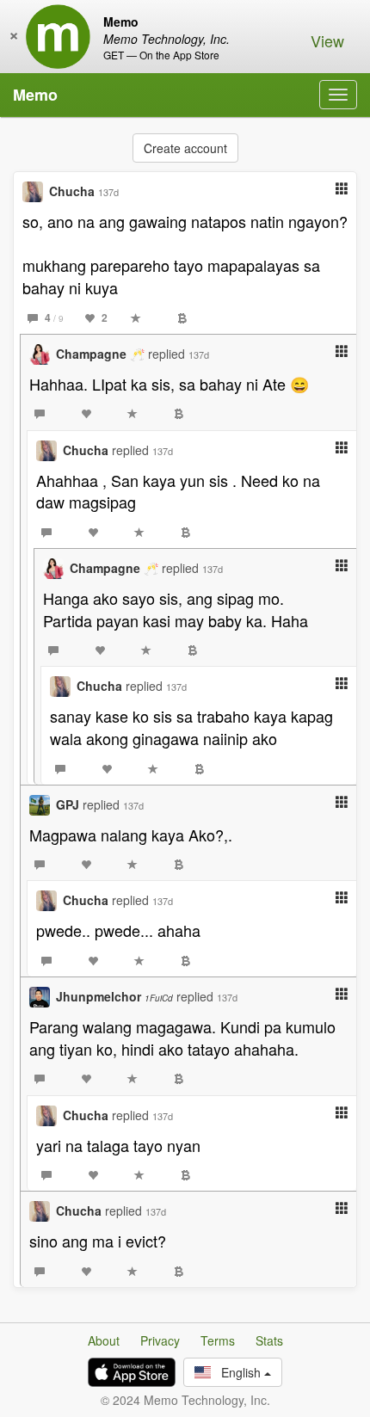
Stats (269, 1340)
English (237, 1372)
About (104, 1340)
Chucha (72, 191)
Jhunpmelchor (114, 996)
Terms (217, 1340)
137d (108, 192)
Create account (185, 148)
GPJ (67, 804)
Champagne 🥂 (100, 353)
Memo (35, 94)
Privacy (160, 1340)
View (327, 40)
